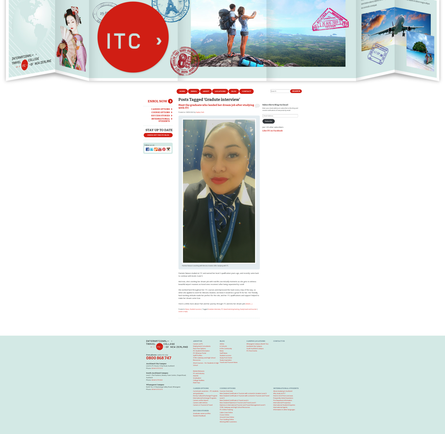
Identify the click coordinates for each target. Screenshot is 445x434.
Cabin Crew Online (226, 412)
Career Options (160, 109)
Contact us (279, 341)
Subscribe (268, 121)
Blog (233, 91)
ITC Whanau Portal (199, 353)
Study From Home (226, 358)
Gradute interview (214, 309)
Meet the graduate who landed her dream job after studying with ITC (216, 106)
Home (182, 91)
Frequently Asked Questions (283, 398)
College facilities (198, 380)
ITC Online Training (226, 410)
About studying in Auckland (282, 391)
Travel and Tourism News (229, 362)
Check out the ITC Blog (158, 135)
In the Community (226, 348)
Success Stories (160, 115)
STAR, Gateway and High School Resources (235, 407)
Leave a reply (183, 311)
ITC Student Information (201, 351)
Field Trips (196, 383)
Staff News (223, 353)
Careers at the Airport (200, 400)
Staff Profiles (197, 355)
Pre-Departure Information (282, 400)
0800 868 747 (158, 358)
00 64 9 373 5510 (157, 368)
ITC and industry (198, 373)
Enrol (194, 91)
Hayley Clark (200, 112)
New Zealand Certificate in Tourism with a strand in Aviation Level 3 (243, 393)
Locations (220, 91)
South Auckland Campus (255, 348)
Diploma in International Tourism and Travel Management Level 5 (242, 405)
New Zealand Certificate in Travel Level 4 (234, 400)
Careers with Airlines (200, 403)
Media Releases (198, 371)
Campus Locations (255, 341)
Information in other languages (284, 410)
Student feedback (199, 416)
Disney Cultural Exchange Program (205, 396)
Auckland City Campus (254, 346)
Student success (195, 309)
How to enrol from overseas (283, 396)
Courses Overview (226, 391)
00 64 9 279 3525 (157, 380)
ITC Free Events (251, 351)
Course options (160, 112)
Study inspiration (226, 360)
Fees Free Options (199, 348)
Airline (222, 344)
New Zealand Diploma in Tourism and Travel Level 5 (238, 403)
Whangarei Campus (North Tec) (257, 344)
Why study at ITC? (279, 393)
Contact (246, 91)
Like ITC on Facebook (272, 131)
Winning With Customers (228, 422)
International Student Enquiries (284, 405)
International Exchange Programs (204, 398)
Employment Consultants (202, 346)
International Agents (280, 407)
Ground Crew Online (227, 417)
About (206, 91)
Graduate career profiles (202, 413)
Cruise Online (224, 415)
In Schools (223, 346)
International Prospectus (282, 403)
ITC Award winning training (230, 309)
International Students (160, 120)
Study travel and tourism (248, 309)
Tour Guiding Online (227, 419)
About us (197, 341)
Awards (195, 376)
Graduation (197, 378)
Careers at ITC (198, 344)
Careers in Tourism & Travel (203, 405)
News (187, 309)
